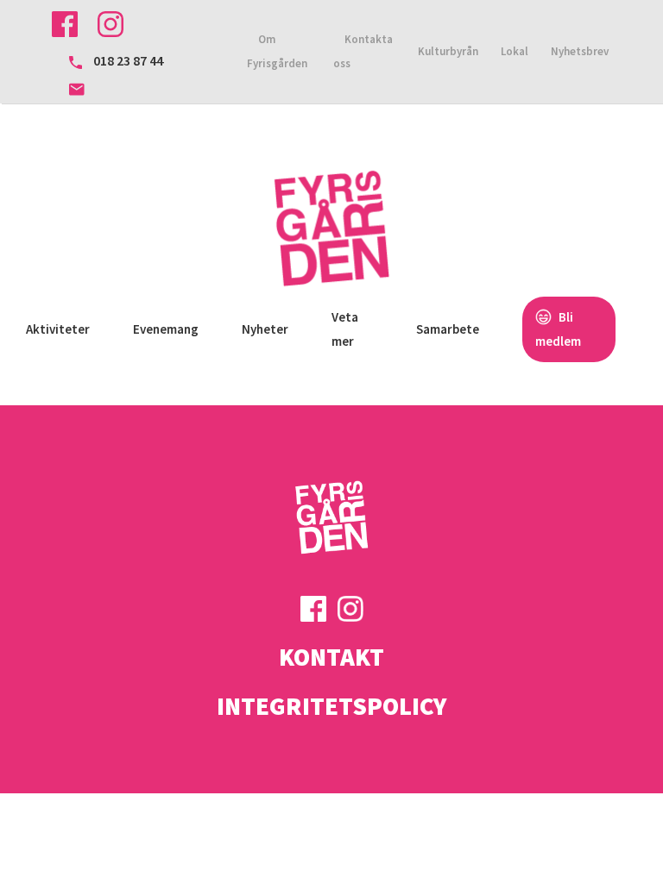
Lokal (514, 51)
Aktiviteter (58, 329)
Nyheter (265, 329)
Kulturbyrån (448, 51)
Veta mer (345, 329)
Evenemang (166, 329)
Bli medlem (558, 329)
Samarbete (447, 329)
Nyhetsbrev (580, 51)
